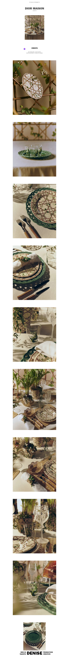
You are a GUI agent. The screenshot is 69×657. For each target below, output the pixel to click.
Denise (34, 654)
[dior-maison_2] (34, 149)
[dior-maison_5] (34, 334)
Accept (6, 652)
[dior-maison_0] (34, 28)
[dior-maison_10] (34, 636)
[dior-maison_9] (34, 587)
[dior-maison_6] (34, 399)
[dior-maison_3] (34, 211)
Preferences (13, 652)
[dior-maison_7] (34, 464)
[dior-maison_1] (34, 88)
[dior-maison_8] (34, 526)
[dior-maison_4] (34, 273)
